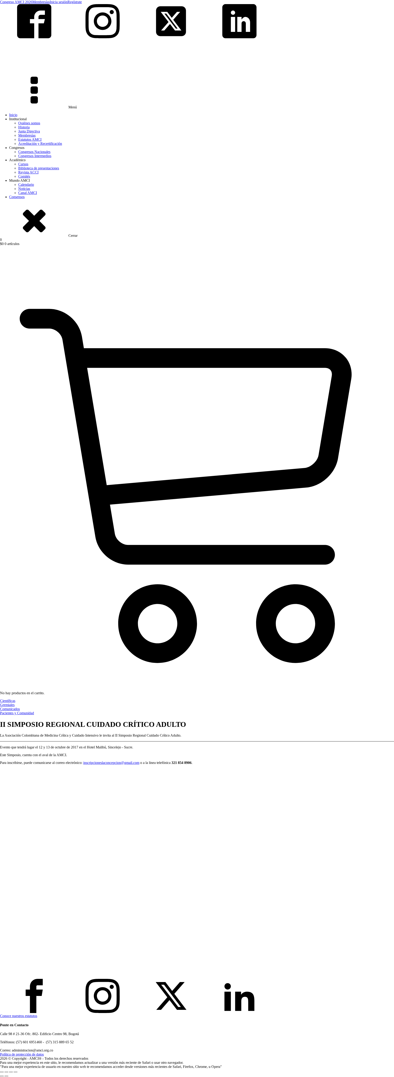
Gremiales (7, 705)
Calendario (26, 184)
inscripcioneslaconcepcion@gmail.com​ (111, 763)
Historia (24, 127)
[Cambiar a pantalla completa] (6, 1072)
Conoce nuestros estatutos (18, 1016)
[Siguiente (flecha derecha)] (6, 1076)
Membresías (41, 2)
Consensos (17, 197)
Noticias (24, 189)
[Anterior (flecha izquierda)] (2, 1076)
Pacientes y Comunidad (17, 713)
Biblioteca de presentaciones (38, 168)
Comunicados (10, 709)
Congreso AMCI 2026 (16, 2)
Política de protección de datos (22, 1054)
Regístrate (74, 2)
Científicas (7, 701)
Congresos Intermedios (34, 156)
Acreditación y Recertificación (40, 143)
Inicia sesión (58, 2)
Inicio (13, 115)
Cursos (23, 164)
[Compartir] (11, 1072)
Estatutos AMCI (29, 139)
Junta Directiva (29, 131)
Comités (24, 176)
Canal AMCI (27, 193)
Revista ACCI (28, 172)
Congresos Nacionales (34, 152)
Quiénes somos (29, 123)
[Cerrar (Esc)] (15, 1072)
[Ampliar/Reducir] (2, 1072)
